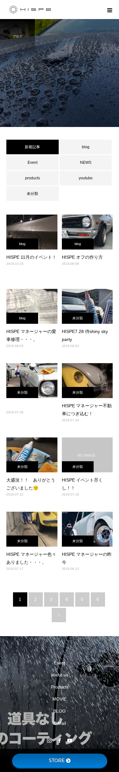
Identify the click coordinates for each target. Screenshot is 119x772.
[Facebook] (59, 740)
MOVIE (59, 699)
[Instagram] (49, 740)
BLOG (59, 711)
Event (32, 162)
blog (85, 147)
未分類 (32, 193)
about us (59, 674)
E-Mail (59, 723)
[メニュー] (109, 9)
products (32, 178)
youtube (86, 178)
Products (60, 686)
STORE (57, 760)
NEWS (85, 162)
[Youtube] (70, 740)
